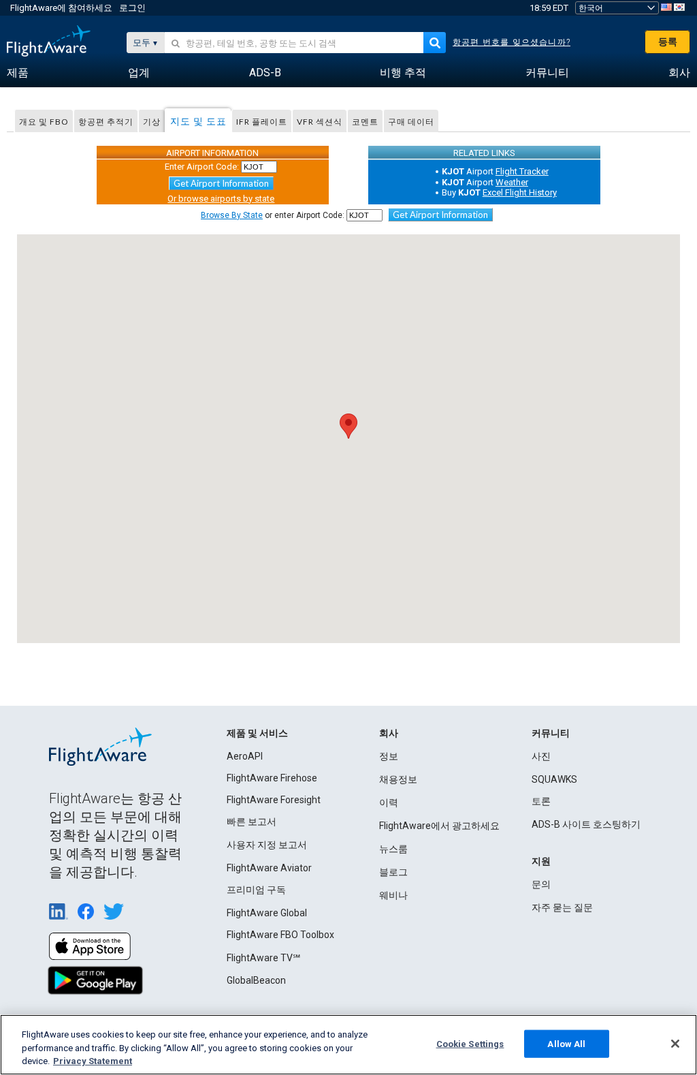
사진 (541, 756)
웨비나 (393, 895)
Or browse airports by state (220, 198)
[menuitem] (17, 73)
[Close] (675, 1044)
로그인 (132, 8)
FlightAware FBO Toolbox (280, 934)
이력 (388, 802)
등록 (667, 41)
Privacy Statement (92, 1061)
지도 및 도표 (198, 121)
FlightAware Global (267, 912)
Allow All (566, 1043)
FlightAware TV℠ (263, 957)
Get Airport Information (221, 183)
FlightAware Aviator (269, 867)
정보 (388, 756)
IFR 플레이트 (261, 121)
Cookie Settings (470, 1043)
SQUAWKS (554, 779)
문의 (541, 884)
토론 (541, 801)
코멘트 (365, 121)
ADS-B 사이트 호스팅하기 (586, 824)
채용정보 (398, 779)
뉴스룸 (393, 848)
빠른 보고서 (251, 821)
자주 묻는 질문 (562, 907)
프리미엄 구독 (256, 889)
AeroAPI (245, 756)
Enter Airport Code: (202, 166)
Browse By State (232, 215)
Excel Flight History (520, 192)
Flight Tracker (522, 171)
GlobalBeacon (256, 980)
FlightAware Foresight (274, 799)
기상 (152, 121)
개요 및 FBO (44, 121)
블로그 (393, 872)
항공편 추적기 (105, 121)
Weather (512, 182)
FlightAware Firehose (272, 778)
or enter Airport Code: (272, 215)
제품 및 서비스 (257, 733)
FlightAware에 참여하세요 (61, 8)
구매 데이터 (411, 121)
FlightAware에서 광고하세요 (439, 825)
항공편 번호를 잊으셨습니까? (511, 42)
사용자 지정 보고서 (267, 844)
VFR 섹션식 (319, 121)
